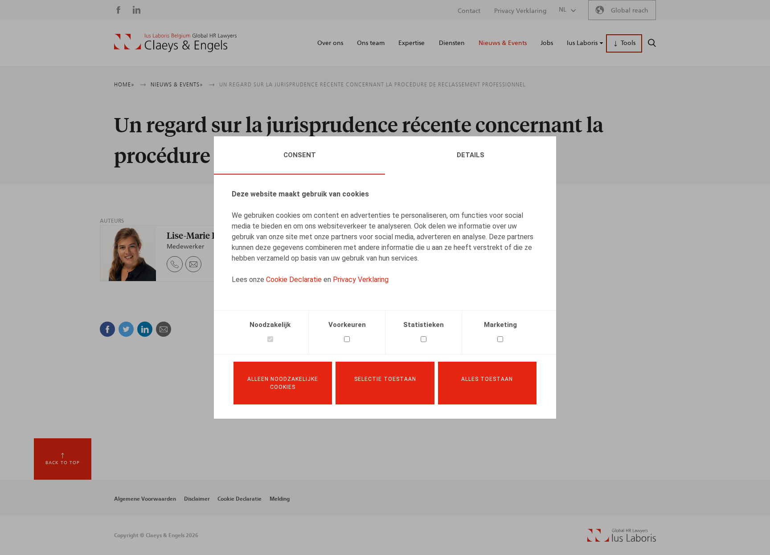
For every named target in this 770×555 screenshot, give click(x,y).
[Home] (175, 42)
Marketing (500, 325)
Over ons (330, 43)
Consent (299, 155)
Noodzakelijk (270, 325)
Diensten (452, 43)
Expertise (411, 43)
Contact (469, 11)
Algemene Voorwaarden (145, 499)
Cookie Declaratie (294, 279)
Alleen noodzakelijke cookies (282, 383)
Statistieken (423, 325)
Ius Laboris (582, 43)
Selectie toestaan (385, 379)
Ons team (371, 43)
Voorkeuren (347, 325)
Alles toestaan (487, 379)
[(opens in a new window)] (621, 539)
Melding (280, 499)
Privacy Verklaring (361, 279)
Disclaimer (197, 499)
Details (470, 155)
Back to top (62, 463)
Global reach (629, 11)
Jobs (547, 43)
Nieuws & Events (503, 43)
